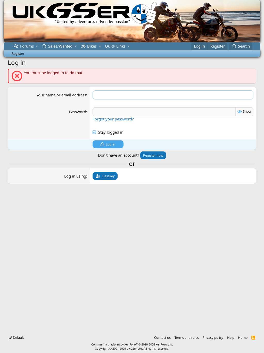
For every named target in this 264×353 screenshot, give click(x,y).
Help (230, 337)
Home (243, 337)
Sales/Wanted (60, 46)
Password (77, 111)
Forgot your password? (113, 118)
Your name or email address (61, 94)
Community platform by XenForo (132, 344)
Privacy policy (212, 337)
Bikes (92, 46)
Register (18, 53)
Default (18, 337)
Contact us (162, 337)
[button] (37, 46)
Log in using (75, 176)
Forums (27, 46)
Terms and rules (187, 337)
